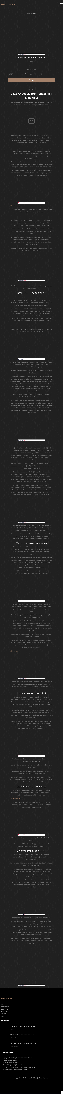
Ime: (31, 61)
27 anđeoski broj (15, 206)
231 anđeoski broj (15, 798)
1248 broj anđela (15, 651)
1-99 (15, 1029)
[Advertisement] (31, 42)
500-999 (3, 1014)
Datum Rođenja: (31, 69)
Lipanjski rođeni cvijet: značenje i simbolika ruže (18, 1058)
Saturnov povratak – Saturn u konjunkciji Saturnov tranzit (20, 1067)
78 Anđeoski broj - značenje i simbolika (22, 1026)
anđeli (3, 1016)
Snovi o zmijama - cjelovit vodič (12, 1065)
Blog (2, 1004)
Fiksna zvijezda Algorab (10, 1060)
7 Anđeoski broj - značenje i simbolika (22, 1035)
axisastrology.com (43, 1078)
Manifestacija (5, 1006)
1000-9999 (31, 89)
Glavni (28, 13)
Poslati (31, 80)
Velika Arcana (5, 1011)
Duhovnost (4, 1009)
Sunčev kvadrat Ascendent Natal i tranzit (15, 1069)
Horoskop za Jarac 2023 (10, 1062)
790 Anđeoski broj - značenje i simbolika (23, 1043)
